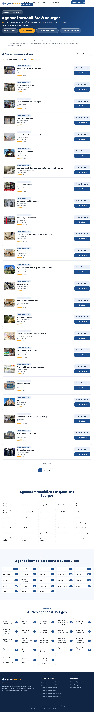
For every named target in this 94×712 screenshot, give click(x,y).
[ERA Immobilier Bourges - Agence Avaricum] (9, 236)
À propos (64, 706)
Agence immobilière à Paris (49, 682)
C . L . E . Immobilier (24, 184)
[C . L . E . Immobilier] (9, 186)
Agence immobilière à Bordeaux (51, 697)
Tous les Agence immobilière (80, 682)
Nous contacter (75, 688)
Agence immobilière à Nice (49, 688)
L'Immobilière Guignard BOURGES (30, 367)
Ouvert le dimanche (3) (48, 31)
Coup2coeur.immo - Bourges (29, 101)
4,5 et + (35, 60)
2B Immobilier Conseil (26, 118)
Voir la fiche (82, 73)
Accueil (26, 2)
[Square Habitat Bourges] (9, 352)
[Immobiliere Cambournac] (9, 303)
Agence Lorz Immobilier (26, 433)
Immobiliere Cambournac (27, 301)
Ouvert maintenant (11, 60)
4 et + (26, 60)
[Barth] (9, 402)
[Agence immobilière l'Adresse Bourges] (9, 419)
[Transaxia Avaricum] (9, 253)
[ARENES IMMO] (9, 286)
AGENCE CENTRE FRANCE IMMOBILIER (31, 334)
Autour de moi (28, 31)
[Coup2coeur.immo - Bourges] (9, 104)
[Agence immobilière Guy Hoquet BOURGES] (9, 269)
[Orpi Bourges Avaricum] (9, 220)
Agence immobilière (14, 25)
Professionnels (54, 2)
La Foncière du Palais (25, 85)
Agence (13, 3)
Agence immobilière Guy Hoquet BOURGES (34, 267)
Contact (65, 2)
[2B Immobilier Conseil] (9, 120)
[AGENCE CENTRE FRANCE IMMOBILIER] (9, 336)
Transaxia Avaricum (25, 251)
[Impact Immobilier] (9, 385)
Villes (44, 2)
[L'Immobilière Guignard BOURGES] (9, 369)
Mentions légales (27, 706)
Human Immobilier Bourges (28, 201)
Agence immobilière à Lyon (49, 691)
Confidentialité (40, 706)
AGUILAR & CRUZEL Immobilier (29, 68)
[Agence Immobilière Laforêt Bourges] (9, 137)
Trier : (79, 54)
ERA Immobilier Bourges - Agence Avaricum (35, 234)
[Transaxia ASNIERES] (9, 153)
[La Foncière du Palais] (9, 87)
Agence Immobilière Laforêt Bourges (32, 135)
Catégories (35, 2)
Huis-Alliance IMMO (25, 317)
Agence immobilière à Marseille (50, 685)
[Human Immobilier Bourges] (9, 203)
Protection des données (53, 706)
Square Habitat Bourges (27, 350)
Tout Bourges (10, 31)
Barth (19, 400)
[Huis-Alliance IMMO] (9, 319)
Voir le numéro (83, 68)
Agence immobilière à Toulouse (51, 694)
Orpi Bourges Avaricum (26, 218)
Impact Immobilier (24, 383)
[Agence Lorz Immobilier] (9, 435)
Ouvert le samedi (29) (71, 31)
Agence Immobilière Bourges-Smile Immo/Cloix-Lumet (40, 168)
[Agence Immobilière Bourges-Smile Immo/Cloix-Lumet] (9, 170)
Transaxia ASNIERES (25, 151)
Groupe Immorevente (26, 450)
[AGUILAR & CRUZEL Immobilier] (9, 70)
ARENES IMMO (22, 284)
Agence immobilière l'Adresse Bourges (33, 417)
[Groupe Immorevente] (9, 452)
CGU (34, 706)
